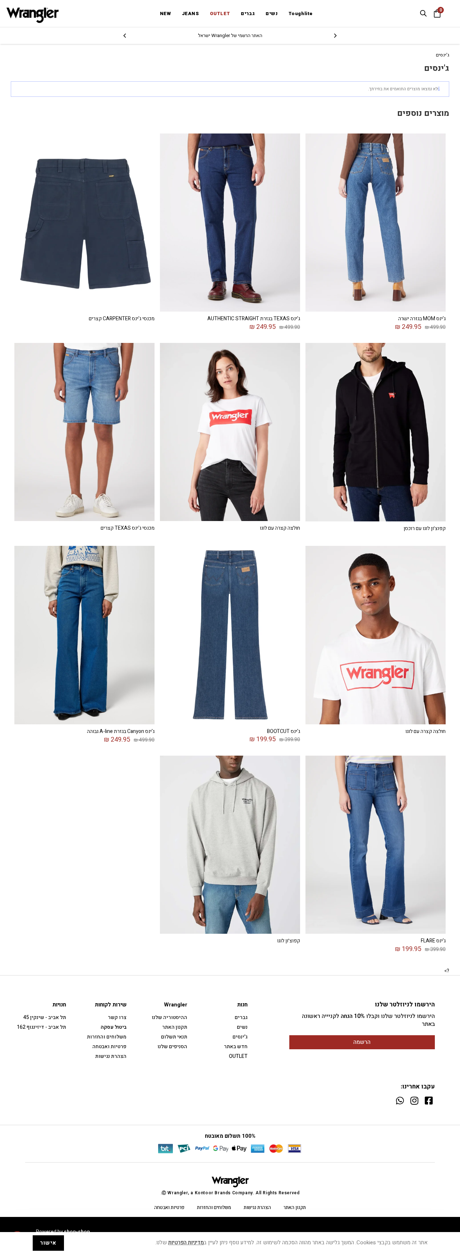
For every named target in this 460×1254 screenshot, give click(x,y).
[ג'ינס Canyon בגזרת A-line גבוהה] (84, 635)
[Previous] (335, 35)
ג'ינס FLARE (433, 941)
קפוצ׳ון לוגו (288, 941)
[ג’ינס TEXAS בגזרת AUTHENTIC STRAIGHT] (230, 222)
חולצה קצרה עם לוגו (280, 528)
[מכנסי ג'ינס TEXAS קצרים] (84, 431)
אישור (48, 1243)
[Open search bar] (423, 13)
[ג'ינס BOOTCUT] (230, 635)
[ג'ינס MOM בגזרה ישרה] (375, 222)
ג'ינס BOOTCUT (283, 731)
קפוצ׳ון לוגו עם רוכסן (425, 528)
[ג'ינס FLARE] (375, 844)
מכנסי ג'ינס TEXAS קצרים (128, 528)
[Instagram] (414, 1100)
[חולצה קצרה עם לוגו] (230, 431)
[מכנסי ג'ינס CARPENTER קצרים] (84, 222)
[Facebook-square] (428, 1100)
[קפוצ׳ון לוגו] (230, 844)
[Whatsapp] (400, 1100)
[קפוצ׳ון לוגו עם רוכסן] (375, 432)
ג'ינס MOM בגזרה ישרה (422, 318)
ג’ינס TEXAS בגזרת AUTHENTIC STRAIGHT (253, 318)
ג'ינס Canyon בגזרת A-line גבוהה (121, 731)
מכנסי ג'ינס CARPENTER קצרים (122, 318)
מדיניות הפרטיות (186, 1243)
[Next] (125, 35)
